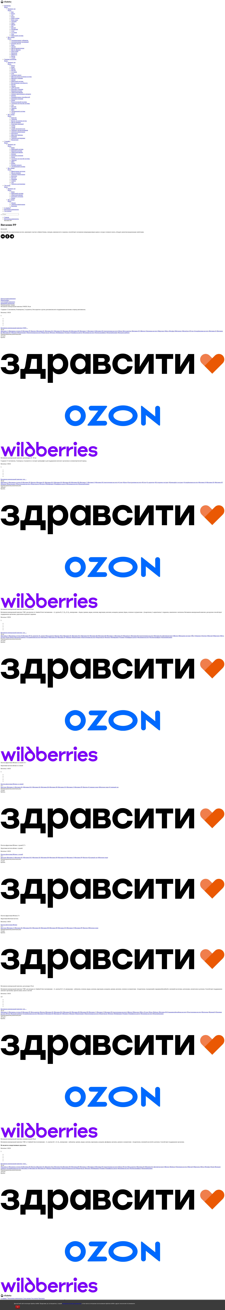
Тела (12, 34)
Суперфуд (7, 141)
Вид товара (11, 37)
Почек (13, 100)
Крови (13, 163)
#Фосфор (171, 331)
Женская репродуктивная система (21, 76)
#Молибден (185, 331)
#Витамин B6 (66, 331)
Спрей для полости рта (18, 128)
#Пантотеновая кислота (34, 332)
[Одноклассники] (7, 236)
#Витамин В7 (7, 332)
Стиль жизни (27, 1298)
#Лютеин (204, 636)
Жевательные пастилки (18, 171)
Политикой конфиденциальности (71, 1303)
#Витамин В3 (210, 482)
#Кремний (212, 1012)
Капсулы (14, 117)
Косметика (7, 5)
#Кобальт (155, 1012)
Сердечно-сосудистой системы (20, 103)
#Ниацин (14, 332)
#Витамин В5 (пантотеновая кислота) (106, 331)
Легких (13, 86)
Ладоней (13, 21)
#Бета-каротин (127, 331)
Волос (13, 13)
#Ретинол (53, 332)
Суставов (14, 32)
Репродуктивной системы (19, 102)
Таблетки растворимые (18, 138)
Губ (12, 15)
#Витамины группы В (15, 331)
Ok (17, 1307)
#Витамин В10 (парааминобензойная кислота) (173, 1012)
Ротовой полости (16, 165)
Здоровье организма (10, 59)
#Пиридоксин (45, 332)
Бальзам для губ (16, 43)
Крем (12, 45)
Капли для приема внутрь (19, 121)
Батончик (14, 176)
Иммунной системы (17, 35)
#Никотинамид (21, 332)
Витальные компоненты (11, 209)
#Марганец (161, 331)
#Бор (61, 636)
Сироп (13, 125)
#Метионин (178, 331)
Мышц (13, 24)
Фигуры (13, 106)
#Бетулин (3, 787)
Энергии (14, 108)
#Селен (120, 482)
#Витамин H (212, 331)
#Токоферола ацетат (76, 332)
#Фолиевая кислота (88, 332)
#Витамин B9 (75, 331)
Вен (12, 12)
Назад (6, 7)
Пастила (13, 177)
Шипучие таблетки (17, 135)
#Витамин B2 (58, 331)
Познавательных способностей (20, 97)
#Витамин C (83, 331)
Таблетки (14, 119)
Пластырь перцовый (17, 124)
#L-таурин (42, 636)
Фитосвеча (14, 133)
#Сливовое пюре (93, 787)
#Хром (7, 637)
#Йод (192, 636)
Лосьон (13, 46)
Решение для (11, 9)
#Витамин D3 (136, 331)
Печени (13, 95)
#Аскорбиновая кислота (201, 331)
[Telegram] (12, 236)
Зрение (13, 80)
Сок (12, 182)
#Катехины (204, 1012)
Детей (13, 113)
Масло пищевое (16, 122)
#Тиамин (67, 332)
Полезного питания (17, 98)
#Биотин (33, 331)
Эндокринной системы (18, 111)
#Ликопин (198, 636)
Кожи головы (15, 18)
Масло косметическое (17, 48)
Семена (13, 181)
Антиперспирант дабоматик (19, 40)
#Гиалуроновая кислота (134, 482)
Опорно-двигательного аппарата (21, 94)
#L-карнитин (150, 482)
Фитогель (14, 53)
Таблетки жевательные (18, 132)
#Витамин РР (26, 331)
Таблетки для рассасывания (19, 130)
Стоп (12, 31)
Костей (13, 84)
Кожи (13, 16)
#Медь (166, 331)
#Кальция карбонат (123, 332)
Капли (13, 56)
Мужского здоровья (17, 89)
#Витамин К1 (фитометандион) (163, 636)
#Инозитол (65, 1013)
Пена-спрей (14, 51)
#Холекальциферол (100, 332)
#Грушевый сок (92, 857)
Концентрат (14, 139)
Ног (12, 26)
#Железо (142, 331)
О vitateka (7, 208)
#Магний (210, 636)
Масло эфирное (16, 50)
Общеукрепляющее (17, 92)
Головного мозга (16, 75)
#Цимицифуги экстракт (176, 482)
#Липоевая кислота (151, 331)
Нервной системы (16, 91)
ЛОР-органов (15, 87)
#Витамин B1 (40, 331)
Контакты (42, 1298)
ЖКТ (12, 110)
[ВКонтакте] (3, 236)
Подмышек (14, 29)
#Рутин (191, 331)
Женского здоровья (17, 78)
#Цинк (120, 331)
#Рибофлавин (60, 332)
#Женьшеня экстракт (184, 636)
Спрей (13, 57)
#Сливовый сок (113, 787)
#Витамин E (91, 331)
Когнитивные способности (19, 83)
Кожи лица (14, 20)
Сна (12, 105)
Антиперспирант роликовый (20, 42)
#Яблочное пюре (104, 787)
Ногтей (13, 27)
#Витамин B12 (49, 331)
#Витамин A (4, 331)
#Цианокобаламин (112, 332)
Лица (12, 23)
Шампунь (14, 54)
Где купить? (7, 211)
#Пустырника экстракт (161, 482)
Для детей (7, 185)
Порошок (14, 136)
